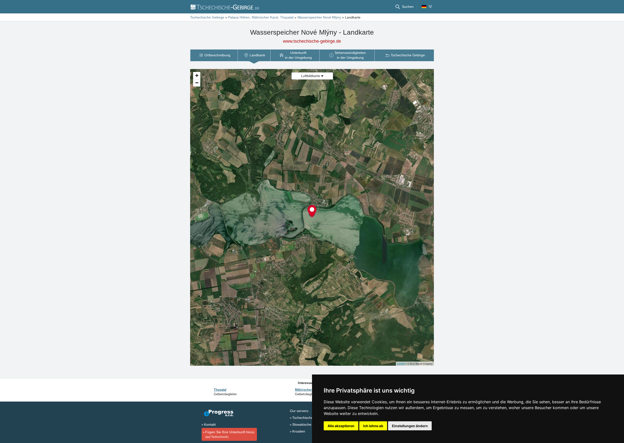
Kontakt (210, 424)
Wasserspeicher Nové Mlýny (319, 17)
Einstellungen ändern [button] (410, 426)
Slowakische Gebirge (308, 424)
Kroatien (298, 431)
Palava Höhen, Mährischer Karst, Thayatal (260, 17)
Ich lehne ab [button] (373, 426)
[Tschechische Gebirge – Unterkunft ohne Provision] (224, 7)
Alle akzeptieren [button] (341, 426)
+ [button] (196, 75)
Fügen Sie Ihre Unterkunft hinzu (229, 434)
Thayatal (220, 390)
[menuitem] (214, 55)
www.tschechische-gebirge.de (312, 41)
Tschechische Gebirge (207, 17)
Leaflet (401, 363)
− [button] (196, 83)
